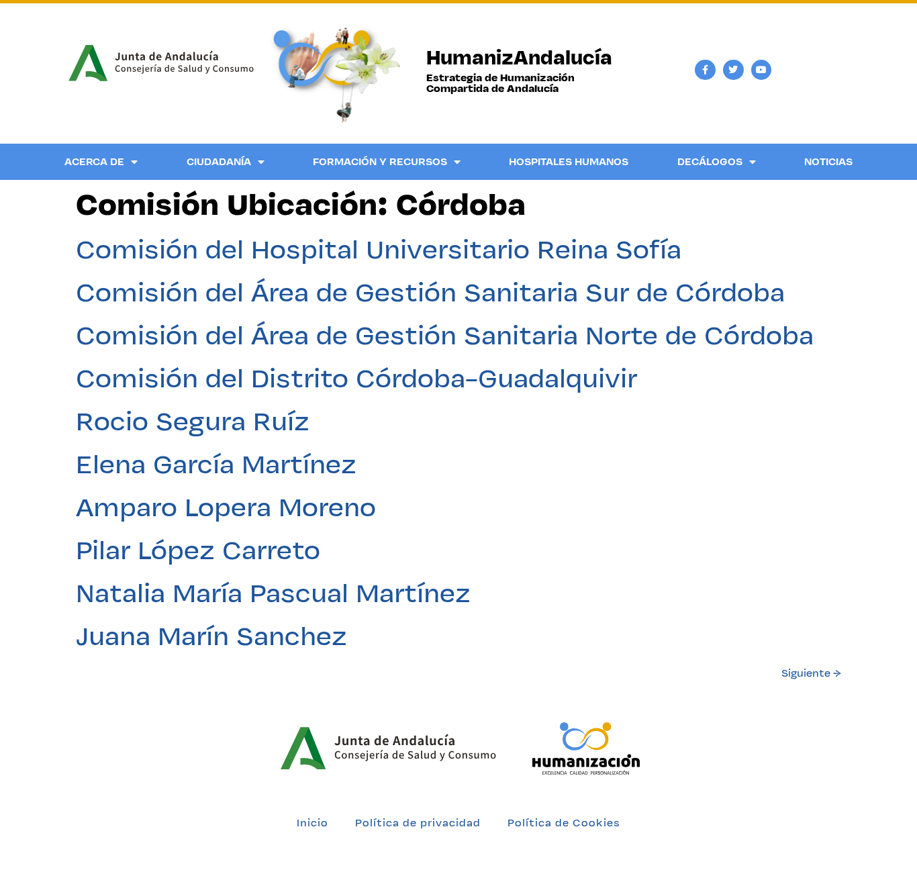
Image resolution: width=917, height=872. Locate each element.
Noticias (828, 161)
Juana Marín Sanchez (211, 636)
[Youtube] (761, 70)
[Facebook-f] (705, 70)
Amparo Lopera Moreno (226, 507)
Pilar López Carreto (198, 550)
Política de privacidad (418, 823)
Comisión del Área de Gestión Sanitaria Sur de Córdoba (430, 292)
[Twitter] (733, 70)
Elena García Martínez (216, 464)
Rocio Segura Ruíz (192, 421)
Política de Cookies (564, 823)
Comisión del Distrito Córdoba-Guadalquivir (356, 378)
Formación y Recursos (380, 161)
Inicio (312, 823)
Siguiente (811, 673)
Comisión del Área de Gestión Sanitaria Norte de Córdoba (445, 335)
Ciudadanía (219, 161)
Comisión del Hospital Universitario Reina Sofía (378, 249)
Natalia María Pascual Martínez (273, 593)
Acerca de (94, 161)
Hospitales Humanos (568, 161)
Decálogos (709, 161)
